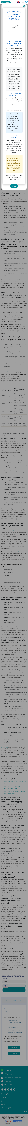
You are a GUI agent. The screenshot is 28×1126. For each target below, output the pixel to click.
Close (14, 186)
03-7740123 (6, 2)
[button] (26, 2)
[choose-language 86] (19, 2)
